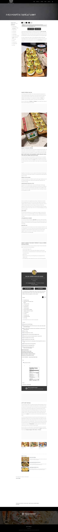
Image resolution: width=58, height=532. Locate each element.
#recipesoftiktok (28, 355)
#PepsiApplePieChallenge (25, 351)
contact (27, 413)
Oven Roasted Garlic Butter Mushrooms (35, 462)
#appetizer (27, 353)
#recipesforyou (24, 355)
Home (34, 1)
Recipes (37, 1)
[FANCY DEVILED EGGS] (25, 444)
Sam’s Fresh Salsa (43, 31)
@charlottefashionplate (25, 349)
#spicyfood (30, 353)
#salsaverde (23, 353)
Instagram (35, 101)
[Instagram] (27, 526)
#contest (32, 355)
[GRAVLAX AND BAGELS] (34, 444)
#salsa (32, 352)
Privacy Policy (29, 528)
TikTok (33, 429)
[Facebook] (26, 526)
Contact (49, 1)
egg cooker (34, 219)
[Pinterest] (30, 526)
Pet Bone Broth (31, 423)
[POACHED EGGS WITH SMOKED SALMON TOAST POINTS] (43, 444)
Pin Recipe (41, 288)
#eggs (30, 351)
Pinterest (39, 429)
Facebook (30, 101)
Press (45, 1)
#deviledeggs (29, 352)
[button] (52, 1)
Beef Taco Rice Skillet (33, 457)
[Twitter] (29, 526)
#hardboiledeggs (24, 352)
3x (45, 297)
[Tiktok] (31, 526)
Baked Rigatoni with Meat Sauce (34, 467)
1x (42, 297)
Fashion (42, 1)
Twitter (36, 429)
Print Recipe (28, 288)
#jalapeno (33, 353)
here (34, 159)
